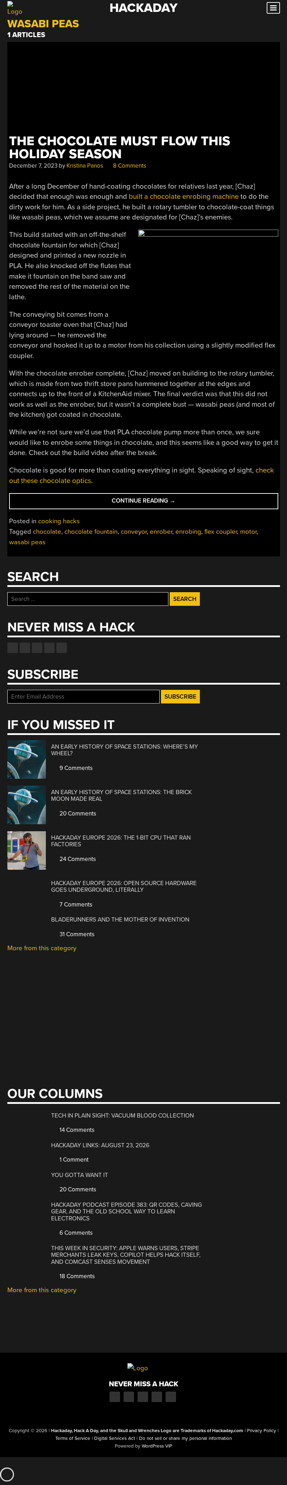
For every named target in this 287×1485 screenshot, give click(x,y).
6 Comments (75, 1233)
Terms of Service (72, 1438)
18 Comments (76, 1276)
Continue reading (158, 503)
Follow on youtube (37, 648)
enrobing (188, 531)
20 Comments (77, 813)
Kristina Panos (84, 165)
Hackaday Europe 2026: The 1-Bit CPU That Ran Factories (121, 841)
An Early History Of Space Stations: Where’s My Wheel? (124, 750)
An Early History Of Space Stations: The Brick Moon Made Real (121, 796)
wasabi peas (27, 542)
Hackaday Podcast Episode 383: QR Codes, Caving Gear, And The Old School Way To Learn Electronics (126, 1211)
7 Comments (75, 904)
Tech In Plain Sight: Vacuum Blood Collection (122, 1115)
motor (248, 531)
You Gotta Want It (79, 1175)
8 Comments (129, 165)
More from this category (41, 948)
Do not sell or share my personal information (185, 1438)
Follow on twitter (25, 648)
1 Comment (73, 1159)
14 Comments (76, 1130)
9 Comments (75, 768)
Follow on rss (49, 648)
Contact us (61, 648)
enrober (161, 531)
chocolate (47, 531)
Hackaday (143, 7)
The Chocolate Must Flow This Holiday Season (119, 147)
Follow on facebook (12, 648)
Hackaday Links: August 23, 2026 (100, 1145)
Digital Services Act (114, 1438)
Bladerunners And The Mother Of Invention (120, 919)
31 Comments (76, 934)
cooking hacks (59, 521)
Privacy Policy (261, 1431)
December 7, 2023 (33, 165)
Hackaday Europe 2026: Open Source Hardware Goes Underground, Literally (124, 887)
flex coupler (220, 531)
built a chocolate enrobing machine (184, 196)
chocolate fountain (91, 531)
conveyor (134, 531)
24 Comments (77, 859)
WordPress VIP (157, 1446)
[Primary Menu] (273, 8)
